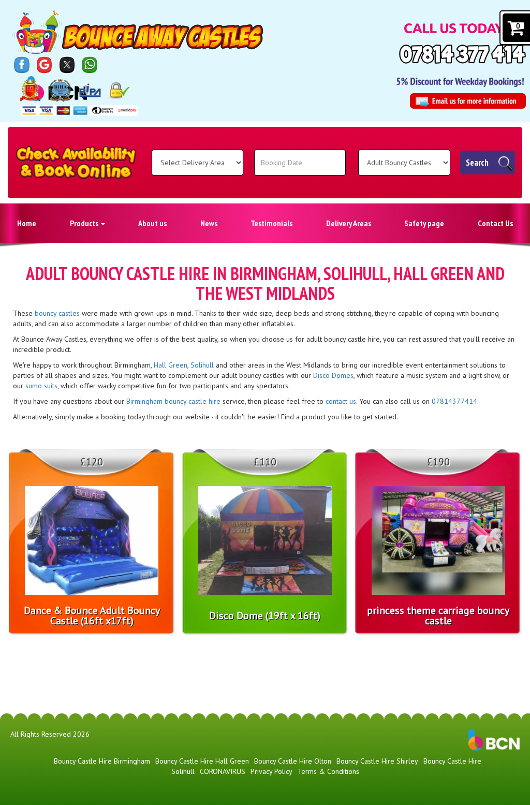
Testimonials (271, 223)
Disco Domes (333, 375)
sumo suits (41, 385)
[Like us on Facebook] (22, 64)
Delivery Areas (348, 223)
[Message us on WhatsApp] (89, 64)
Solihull (202, 365)
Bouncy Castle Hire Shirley (377, 761)
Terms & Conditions (328, 771)
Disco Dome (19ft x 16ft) (264, 615)
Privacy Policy (271, 771)
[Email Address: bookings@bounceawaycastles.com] (468, 101)
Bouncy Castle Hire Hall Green (202, 761)
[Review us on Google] (44, 64)
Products (85, 223)
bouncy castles (57, 313)
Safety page (424, 223)
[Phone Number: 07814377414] (462, 54)
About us (152, 223)
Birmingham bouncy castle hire (173, 401)
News (208, 223)
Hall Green (170, 365)
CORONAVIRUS (222, 771)
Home (26, 223)
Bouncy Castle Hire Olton (292, 761)
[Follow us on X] (67, 64)
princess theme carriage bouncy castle (438, 615)
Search (477, 162)
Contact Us (495, 223)
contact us (341, 401)
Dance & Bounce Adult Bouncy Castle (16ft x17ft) (92, 615)
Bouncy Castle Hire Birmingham (102, 761)
